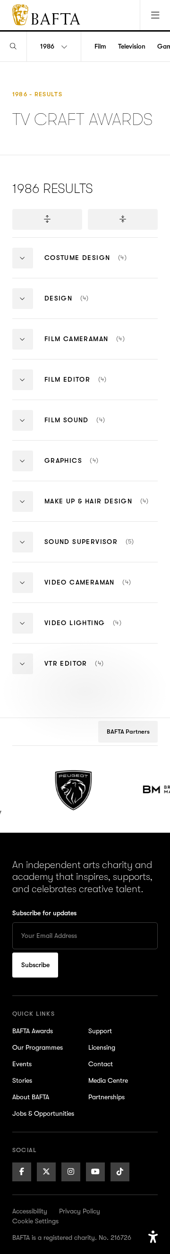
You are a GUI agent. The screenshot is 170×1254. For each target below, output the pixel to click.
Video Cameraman (101, 589)
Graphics (94, 468)
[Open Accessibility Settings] (153, 1237)
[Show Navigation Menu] (155, 15)
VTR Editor (91, 671)
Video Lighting (101, 630)
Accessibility (29, 1211)
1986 (47, 46)
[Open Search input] (13, 46)
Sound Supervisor (101, 549)
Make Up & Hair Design (101, 508)
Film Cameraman (101, 346)
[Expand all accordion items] (47, 219)
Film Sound (95, 427)
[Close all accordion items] (123, 219)
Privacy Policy (79, 1211)
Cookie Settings (35, 1221)
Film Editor (93, 387)
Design (84, 305)
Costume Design (101, 265)
